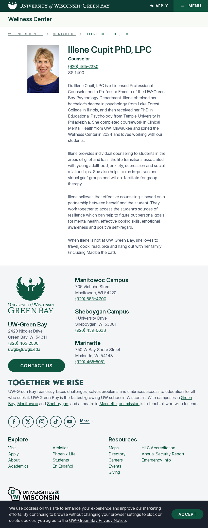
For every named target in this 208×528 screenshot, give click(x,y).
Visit (12, 447)
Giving (114, 472)
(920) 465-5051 (90, 361)
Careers (116, 460)
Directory (117, 453)
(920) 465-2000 (23, 343)
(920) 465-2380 (83, 66)
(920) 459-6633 (90, 330)
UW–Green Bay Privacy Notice (97, 520)
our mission (129, 403)
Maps (114, 447)
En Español (63, 466)
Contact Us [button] (36, 365)
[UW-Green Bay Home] (55, 6)
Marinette (108, 403)
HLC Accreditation (158, 447)
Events (115, 466)
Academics (18, 466)
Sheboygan (57, 403)
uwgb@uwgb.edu (24, 349)
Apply (162, 6)
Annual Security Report (163, 453)
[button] (14, 421)
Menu (194, 5)
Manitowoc (27, 403)
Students (61, 460)
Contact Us (64, 34)
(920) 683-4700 (90, 298)
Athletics (60, 447)
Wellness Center (30, 19)
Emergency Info (156, 460)
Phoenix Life (64, 453)
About (14, 460)
